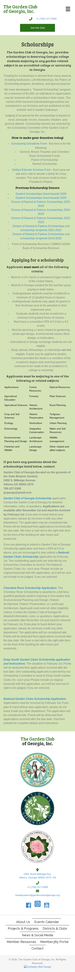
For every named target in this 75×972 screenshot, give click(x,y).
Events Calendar (46, 922)
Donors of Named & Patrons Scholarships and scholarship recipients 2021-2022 (41, 228)
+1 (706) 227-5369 (46, 18)
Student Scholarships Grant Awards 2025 (41, 197)
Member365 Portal (54, 942)
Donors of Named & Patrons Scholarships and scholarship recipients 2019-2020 (41, 236)
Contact (37, 948)
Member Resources (21, 942)
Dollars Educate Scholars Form (31, 169)
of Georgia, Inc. (37, 741)
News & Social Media (37, 935)
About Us (23, 922)
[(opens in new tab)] (37, 769)
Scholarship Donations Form (29, 143)
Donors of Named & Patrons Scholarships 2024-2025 (41, 211)
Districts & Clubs (55, 928)
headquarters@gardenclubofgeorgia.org (37, 895)
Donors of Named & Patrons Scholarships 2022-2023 (41, 220)
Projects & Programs (23, 928)
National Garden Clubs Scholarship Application (34, 698)
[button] (37, 28)
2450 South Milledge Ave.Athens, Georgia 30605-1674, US (37, 876)
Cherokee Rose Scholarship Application (30, 587)
